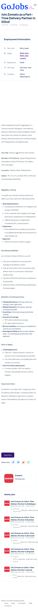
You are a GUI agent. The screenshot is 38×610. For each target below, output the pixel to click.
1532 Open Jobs (20, 479)
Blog (13, 603)
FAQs (30, 603)
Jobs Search (22, 603)
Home (6, 603)
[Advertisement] (19, 105)
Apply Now (8, 455)
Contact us (8, 606)
